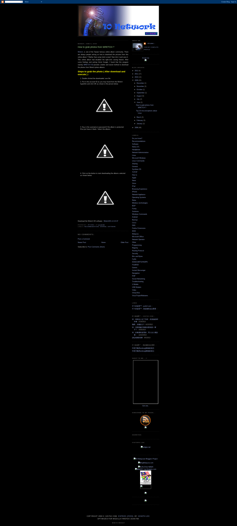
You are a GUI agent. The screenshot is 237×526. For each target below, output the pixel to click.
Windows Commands (139, 214)
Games (134, 267)
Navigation (136, 273)
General (135, 166)
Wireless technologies (140, 203)
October (140, 89)
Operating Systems (139, 197)
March (139, 117)
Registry (135, 248)
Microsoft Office (138, 237)
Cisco (134, 223)
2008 (137, 127)
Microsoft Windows (139, 158)
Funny (134, 209)
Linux (134, 155)
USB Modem (136, 287)
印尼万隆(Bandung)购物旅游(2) (143, 348)
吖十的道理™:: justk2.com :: (142, 306)
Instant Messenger (138, 270)
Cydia (134, 259)
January (140, 123)
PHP (133, 276)
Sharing (103, 226)
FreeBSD (135, 265)
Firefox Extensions (139, 228)
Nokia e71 (135, 147)
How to (134, 175)
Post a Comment (84, 239)
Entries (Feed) (125, 516)
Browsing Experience (139, 189)
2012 (137, 71)
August (139, 96)
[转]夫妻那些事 (137, 338)
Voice (134, 183)
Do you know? (137, 138)
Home (103, 242)
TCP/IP (134, 172)
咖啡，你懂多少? (138, 324)
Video (134, 290)
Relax (134, 200)
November (140, 86)
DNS (133, 225)
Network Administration (140, 152)
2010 (137, 77)
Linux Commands (138, 161)
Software (112, 226)
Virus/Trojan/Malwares (140, 295)
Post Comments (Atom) (96, 247)
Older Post (124, 242)
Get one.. (145, 406)
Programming (137, 245)
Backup (135, 220)
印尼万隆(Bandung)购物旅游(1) (143, 351)
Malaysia (135, 234)
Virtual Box (136, 293)
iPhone (134, 192)
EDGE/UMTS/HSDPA (140, 262)
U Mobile (135, 284)
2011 (137, 74)
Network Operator (138, 239)
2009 (137, 80)
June (139, 102)
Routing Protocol (138, 251)
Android (135, 217)
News (134, 180)
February (140, 120)
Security (135, 253)
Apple (134, 178)
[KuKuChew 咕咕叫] (145, 467)
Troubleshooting (137, 281)
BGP (134, 206)
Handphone (136, 150)
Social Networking (138, 279)
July (138, 99)
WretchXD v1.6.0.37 (111, 221)
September (141, 93)
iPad (133, 186)
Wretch (80, 52)
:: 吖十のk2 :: (150, 43)
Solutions (135, 211)
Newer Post (82, 242)
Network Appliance (138, 194)
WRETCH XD (88, 65)
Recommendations (91, 226)
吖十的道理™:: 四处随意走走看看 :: (145, 309)
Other (134, 242)
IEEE (134, 231)
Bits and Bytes (137, 256)
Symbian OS (136, 169)
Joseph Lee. (144, 516)
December (140, 83)
